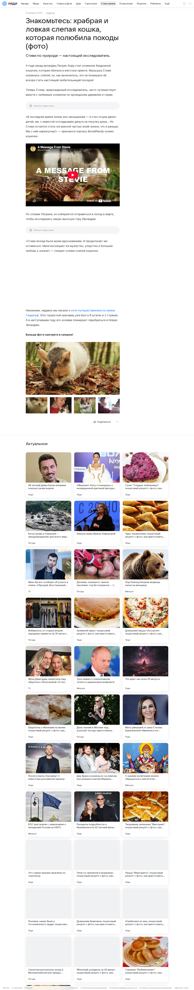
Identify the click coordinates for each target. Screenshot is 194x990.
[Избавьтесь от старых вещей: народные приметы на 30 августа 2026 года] (48, 620)
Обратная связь (181, 988)
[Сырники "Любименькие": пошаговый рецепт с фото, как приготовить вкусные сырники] (145, 959)
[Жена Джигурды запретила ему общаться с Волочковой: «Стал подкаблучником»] (48, 668)
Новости (50, 13)
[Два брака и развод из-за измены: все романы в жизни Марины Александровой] (97, 765)
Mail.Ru (6, 988)
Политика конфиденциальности (123, 988)
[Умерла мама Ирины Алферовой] (97, 523)
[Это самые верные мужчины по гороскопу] (48, 862)
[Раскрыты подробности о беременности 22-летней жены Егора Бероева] (97, 814)
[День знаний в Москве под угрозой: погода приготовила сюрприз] (97, 717)
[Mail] (4, 3)
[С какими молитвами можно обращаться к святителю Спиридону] (145, 765)
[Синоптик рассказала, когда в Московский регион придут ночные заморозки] (48, 959)
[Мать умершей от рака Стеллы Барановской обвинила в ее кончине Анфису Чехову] (145, 717)
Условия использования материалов (156, 988)
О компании (17, 988)
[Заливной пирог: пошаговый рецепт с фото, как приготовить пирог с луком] (97, 620)
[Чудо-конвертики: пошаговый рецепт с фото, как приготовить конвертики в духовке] (145, 523)
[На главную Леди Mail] (12, 3)
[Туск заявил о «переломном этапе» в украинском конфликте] (97, 668)
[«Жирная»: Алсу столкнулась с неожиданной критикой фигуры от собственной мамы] (97, 475)
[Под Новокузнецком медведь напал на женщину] (145, 572)
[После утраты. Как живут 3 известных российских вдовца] (48, 765)
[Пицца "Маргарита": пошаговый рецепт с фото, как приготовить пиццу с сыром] (145, 862)
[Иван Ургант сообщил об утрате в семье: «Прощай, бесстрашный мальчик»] (48, 572)
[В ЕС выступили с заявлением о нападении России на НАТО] (48, 814)
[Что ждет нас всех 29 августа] (145, 668)
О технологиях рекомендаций (93, 988)
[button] (73, 368)
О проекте (73, 988)
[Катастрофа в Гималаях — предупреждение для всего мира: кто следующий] (48, 523)
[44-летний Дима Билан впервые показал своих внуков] (48, 475)
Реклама (28, 988)
